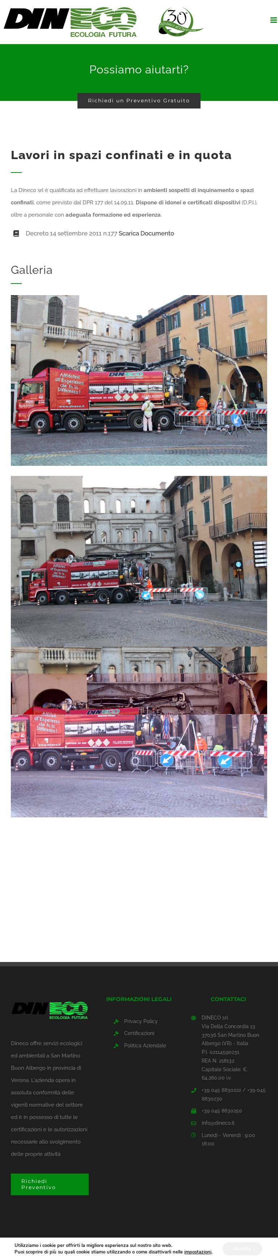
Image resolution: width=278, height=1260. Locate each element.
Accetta (242, 1248)
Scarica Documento (146, 233)
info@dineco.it (218, 1123)
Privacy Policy (141, 1021)
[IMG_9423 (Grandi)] (139, 297)
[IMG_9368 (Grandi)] (139, 478)
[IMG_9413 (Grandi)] (139, 649)
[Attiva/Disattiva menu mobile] (274, 20)
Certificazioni (139, 1033)
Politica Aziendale (145, 1045)
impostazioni (197, 1252)
